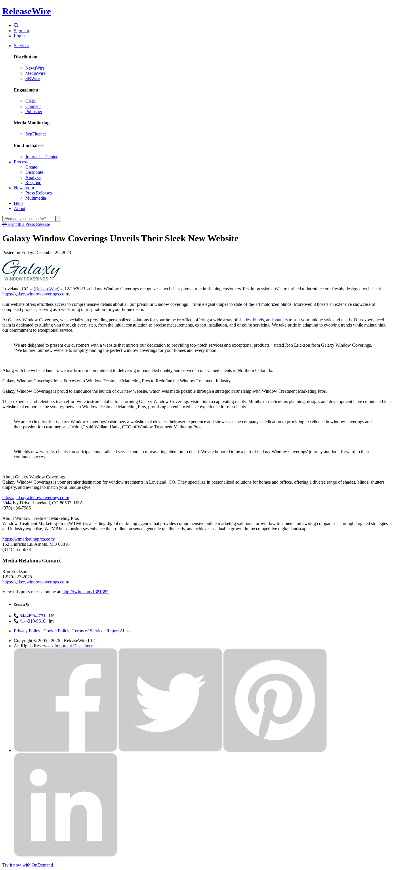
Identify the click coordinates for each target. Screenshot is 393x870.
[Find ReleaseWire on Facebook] (65, 750)
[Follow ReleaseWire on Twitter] (170, 750)
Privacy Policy (27, 630)
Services (21, 45)
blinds (258, 319)
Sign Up (21, 30)
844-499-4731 (32, 615)
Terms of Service (88, 630)
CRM (30, 101)
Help (18, 203)
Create (31, 167)
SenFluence (36, 133)
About (19, 208)
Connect (33, 106)
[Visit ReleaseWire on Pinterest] (275, 750)
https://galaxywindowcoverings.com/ (35, 293)
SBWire (32, 78)
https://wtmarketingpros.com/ (28, 539)
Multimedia (35, 198)
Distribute (34, 172)
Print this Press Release (28, 224)
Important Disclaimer (73, 645)
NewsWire (35, 68)
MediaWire (35, 73)
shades (245, 319)
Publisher (33, 111)
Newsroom (24, 187)
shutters (281, 319)
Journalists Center (41, 156)
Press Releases (38, 192)
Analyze (33, 177)
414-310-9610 (32, 621)
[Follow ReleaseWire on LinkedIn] (65, 855)
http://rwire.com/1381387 (85, 591)
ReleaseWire (26, 11)
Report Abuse (118, 630)
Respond (33, 182)
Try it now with (27, 865)
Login (19, 35)
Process (21, 161)
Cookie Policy (56, 630)
